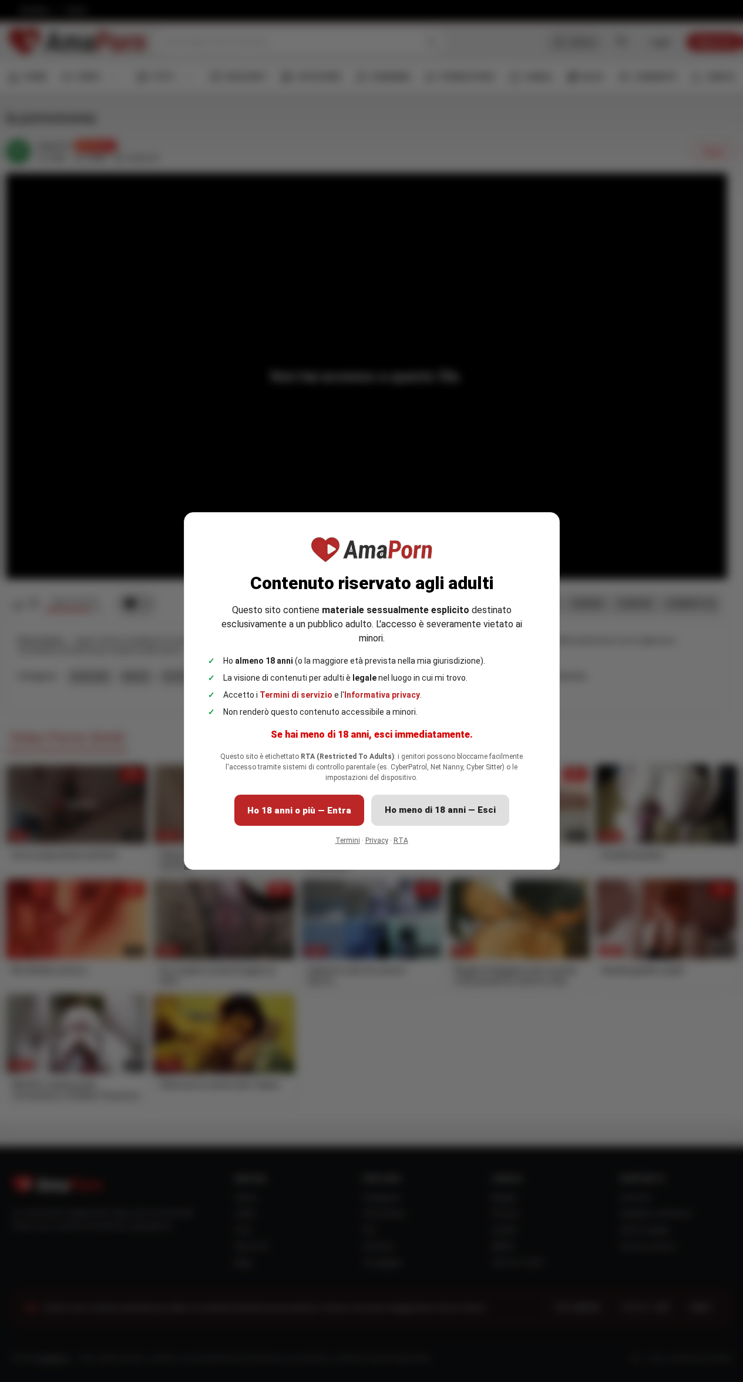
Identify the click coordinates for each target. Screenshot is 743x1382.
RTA (401, 840)
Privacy (376, 840)
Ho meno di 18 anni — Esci (440, 810)
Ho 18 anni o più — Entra (299, 810)
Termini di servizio (296, 695)
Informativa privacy (382, 695)
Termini (347, 840)
